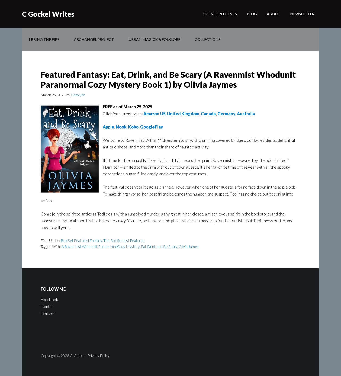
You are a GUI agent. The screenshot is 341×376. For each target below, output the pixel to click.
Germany (226, 113)
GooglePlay (151, 126)
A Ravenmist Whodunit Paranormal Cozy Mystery (100, 246)
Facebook (49, 299)
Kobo (133, 126)
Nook (121, 126)
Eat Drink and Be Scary (159, 246)
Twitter (47, 313)
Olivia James (189, 246)
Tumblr (47, 306)
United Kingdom (183, 113)
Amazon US (154, 113)
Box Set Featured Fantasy (81, 240)
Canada (208, 113)
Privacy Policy (98, 355)
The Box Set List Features (123, 240)
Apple (108, 126)
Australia (246, 113)
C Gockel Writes (48, 14)
